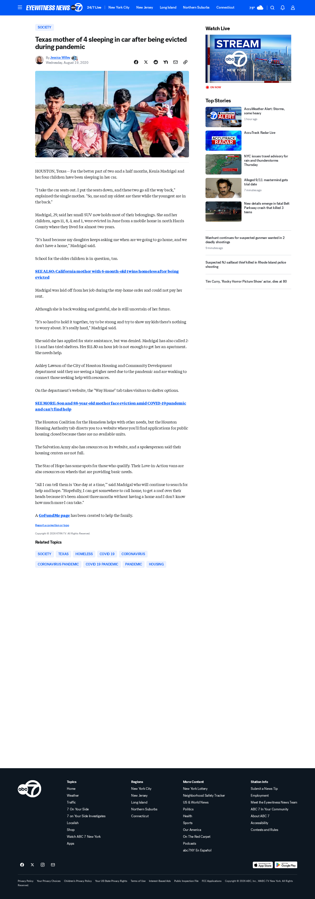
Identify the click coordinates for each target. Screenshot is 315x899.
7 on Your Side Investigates (86, 816)
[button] (19, 7)
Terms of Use (138, 881)
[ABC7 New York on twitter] (32, 865)
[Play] (248, 59)
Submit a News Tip (264, 788)
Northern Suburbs (196, 7)
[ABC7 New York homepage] (54, 7)
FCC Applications (212, 881)
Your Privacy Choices (49, 881)
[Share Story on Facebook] (136, 62)
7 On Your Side (78, 809)
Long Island (168, 7)
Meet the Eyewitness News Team (274, 802)
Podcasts (189, 843)
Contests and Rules (264, 830)
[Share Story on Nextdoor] (165, 62)
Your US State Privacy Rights (111, 881)
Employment (260, 795)
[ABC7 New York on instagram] (42, 865)
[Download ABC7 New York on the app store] (263, 865)
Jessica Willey (60, 57)
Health (187, 816)
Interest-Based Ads (160, 881)
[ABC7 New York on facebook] (22, 865)
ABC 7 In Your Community (269, 809)
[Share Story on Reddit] (155, 62)
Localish (72, 823)
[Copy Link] (185, 62)
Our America (192, 830)
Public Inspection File (186, 881)
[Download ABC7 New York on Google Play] (286, 865)
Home (71, 788)
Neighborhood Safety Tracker (204, 795)
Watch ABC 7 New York (84, 836)
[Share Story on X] (146, 62)
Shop (71, 830)
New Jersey (144, 7)
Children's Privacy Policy (78, 881)
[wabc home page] (29, 788)
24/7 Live (94, 7)
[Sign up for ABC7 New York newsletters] (53, 865)
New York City (118, 7)
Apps (70, 843)
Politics (188, 809)
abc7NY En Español (197, 850)
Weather (73, 795)
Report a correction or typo (52, 525)
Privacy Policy (25, 881)
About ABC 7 (260, 816)
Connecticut (225, 7)
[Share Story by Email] (175, 62)
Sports (187, 823)
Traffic (71, 802)
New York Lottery (195, 788)
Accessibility (259, 823)
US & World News (195, 802)
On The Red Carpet (196, 836)
